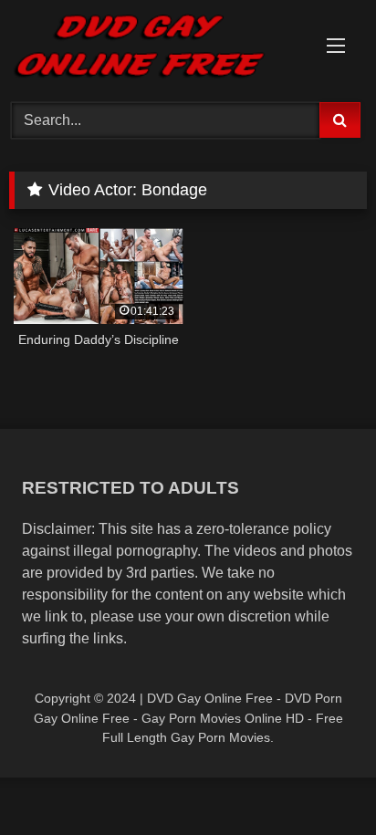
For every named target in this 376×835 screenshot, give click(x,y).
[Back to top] (319, 780)
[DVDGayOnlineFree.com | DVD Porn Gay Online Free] (154, 48)
